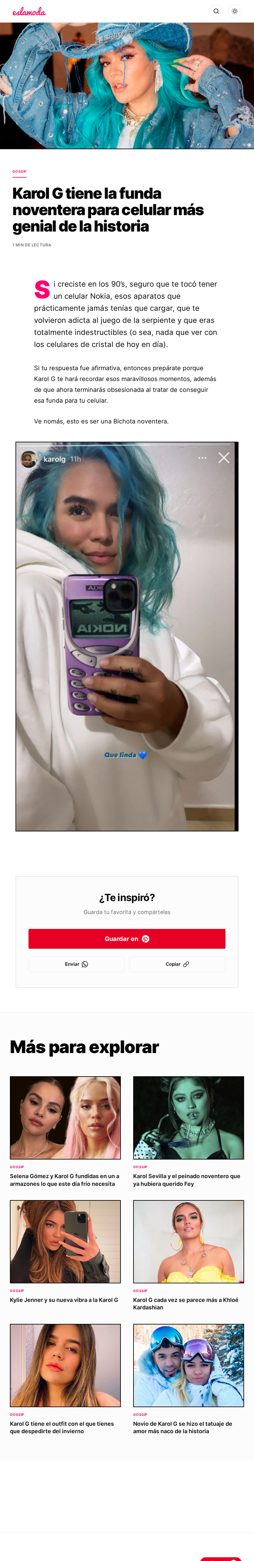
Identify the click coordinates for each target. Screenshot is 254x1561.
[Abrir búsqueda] (216, 11)
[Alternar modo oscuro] (235, 11)
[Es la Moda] (29, 11)
